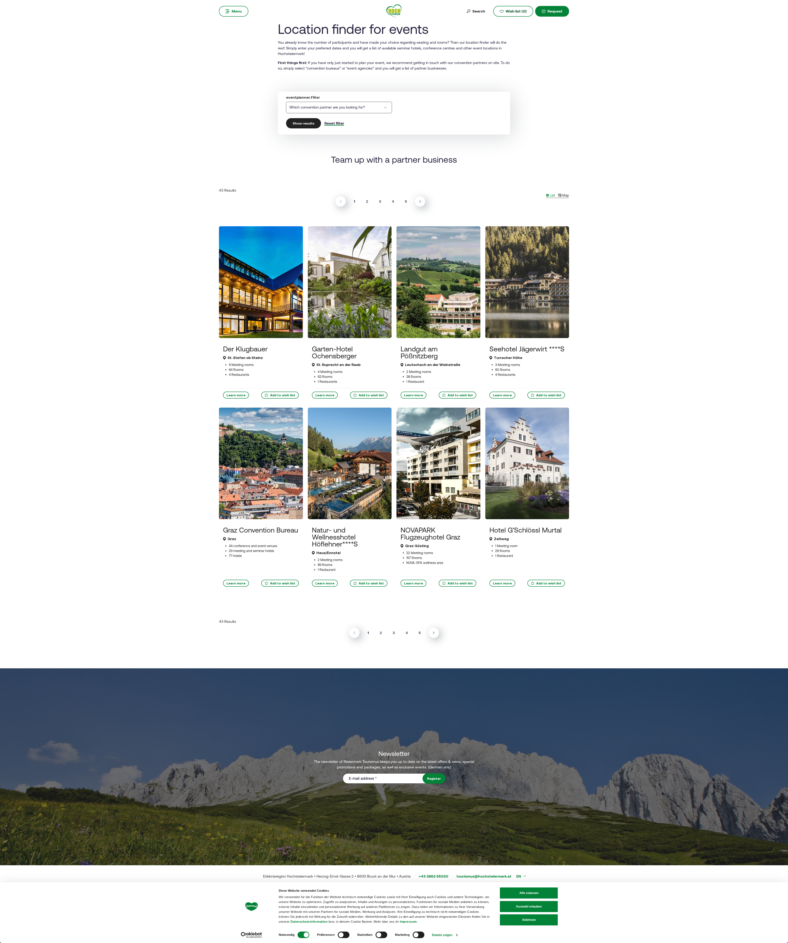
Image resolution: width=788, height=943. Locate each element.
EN (519, 876)
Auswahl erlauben (529, 906)
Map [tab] (565, 195)
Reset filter (334, 123)
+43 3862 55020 (433, 876)
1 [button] (356, 201)
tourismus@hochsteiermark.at (483, 876)
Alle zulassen (528, 893)
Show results (303, 123)
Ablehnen (529, 919)
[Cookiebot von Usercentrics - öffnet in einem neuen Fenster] (251, 935)
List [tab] (552, 195)
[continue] (420, 201)
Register (434, 778)
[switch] (343, 935)
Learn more (236, 395)
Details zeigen (442, 935)
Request (554, 11)
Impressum (408, 921)
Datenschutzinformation (309, 921)
